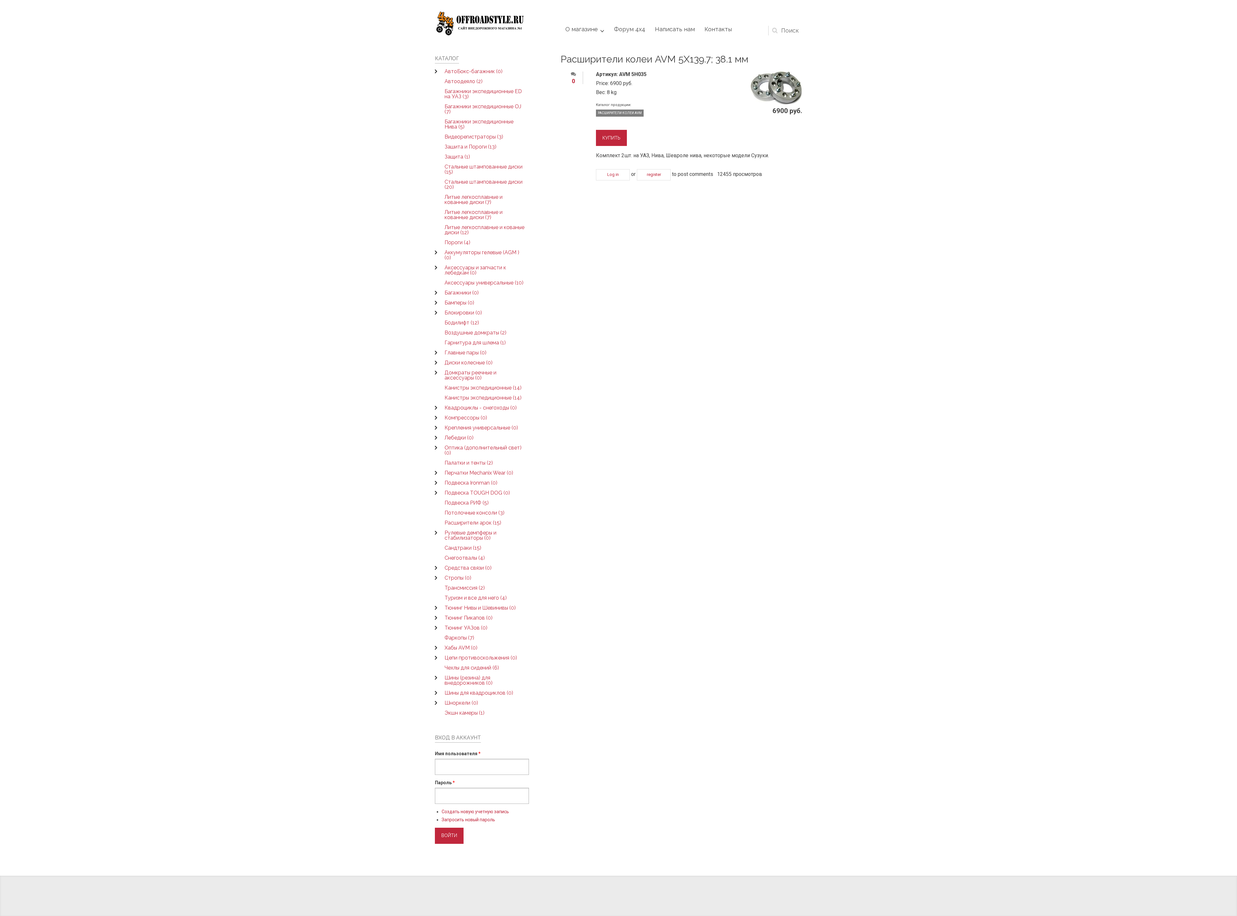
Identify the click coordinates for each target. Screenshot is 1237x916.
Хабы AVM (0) (461, 648)
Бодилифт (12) (462, 323)
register (654, 174)
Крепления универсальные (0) (481, 428)
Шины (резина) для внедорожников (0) (469, 680)
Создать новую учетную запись (475, 811)
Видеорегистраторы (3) (474, 137)
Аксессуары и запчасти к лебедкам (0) (475, 270)
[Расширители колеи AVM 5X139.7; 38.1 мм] (776, 88)
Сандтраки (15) (463, 548)
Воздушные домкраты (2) (475, 333)
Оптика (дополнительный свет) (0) (483, 450)
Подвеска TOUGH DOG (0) (477, 493)
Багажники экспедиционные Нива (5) (479, 124)
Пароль (445, 782)
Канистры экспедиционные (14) (483, 388)
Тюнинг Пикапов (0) (469, 618)
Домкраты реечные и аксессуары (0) (470, 375)
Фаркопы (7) (459, 638)
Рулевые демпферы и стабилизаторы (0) (470, 535)
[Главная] (480, 24)
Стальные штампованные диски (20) (484, 184)
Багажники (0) (462, 293)
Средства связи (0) (468, 568)
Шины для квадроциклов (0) (479, 693)
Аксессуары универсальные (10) (484, 283)
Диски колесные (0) (469, 363)
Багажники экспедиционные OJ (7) (483, 109)
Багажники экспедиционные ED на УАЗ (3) (483, 94)
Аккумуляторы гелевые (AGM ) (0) (482, 255)
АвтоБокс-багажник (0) (474, 71)
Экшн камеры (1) (464, 713)
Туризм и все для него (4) (476, 598)
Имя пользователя (458, 753)
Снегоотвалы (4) (465, 558)
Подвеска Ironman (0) (471, 483)
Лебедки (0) (459, 438)
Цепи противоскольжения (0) (481, 658)
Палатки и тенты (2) (469, 463)
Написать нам (675, 29)
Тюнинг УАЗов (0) (466, 628)
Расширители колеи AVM (620, 113)
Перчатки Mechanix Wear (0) (479, 473)
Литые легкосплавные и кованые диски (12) (484, 230)
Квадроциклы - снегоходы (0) (481, 408)
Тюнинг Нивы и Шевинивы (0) (480, 608)
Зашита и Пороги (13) (470, 147)
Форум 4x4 (629, 29)
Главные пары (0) (465, 353)
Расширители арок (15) (473, 523)
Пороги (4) (457, 242)
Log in (613, 174)
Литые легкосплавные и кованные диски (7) (474, 199)
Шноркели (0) (461, 703)
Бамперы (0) (459, 303)
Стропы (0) (458, 578)
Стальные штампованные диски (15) (484, 169)
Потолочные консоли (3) (474, 513)
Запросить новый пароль (468, 819)
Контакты (718, 29)
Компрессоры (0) (466, 418)
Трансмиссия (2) (465, 588)
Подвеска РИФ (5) (467, 503)
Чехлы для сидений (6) (472, 668)
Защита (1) (457, 157)
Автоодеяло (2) (464, 81)
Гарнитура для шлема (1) (475, 343)
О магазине (581, 29)
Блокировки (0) (463, 313)
